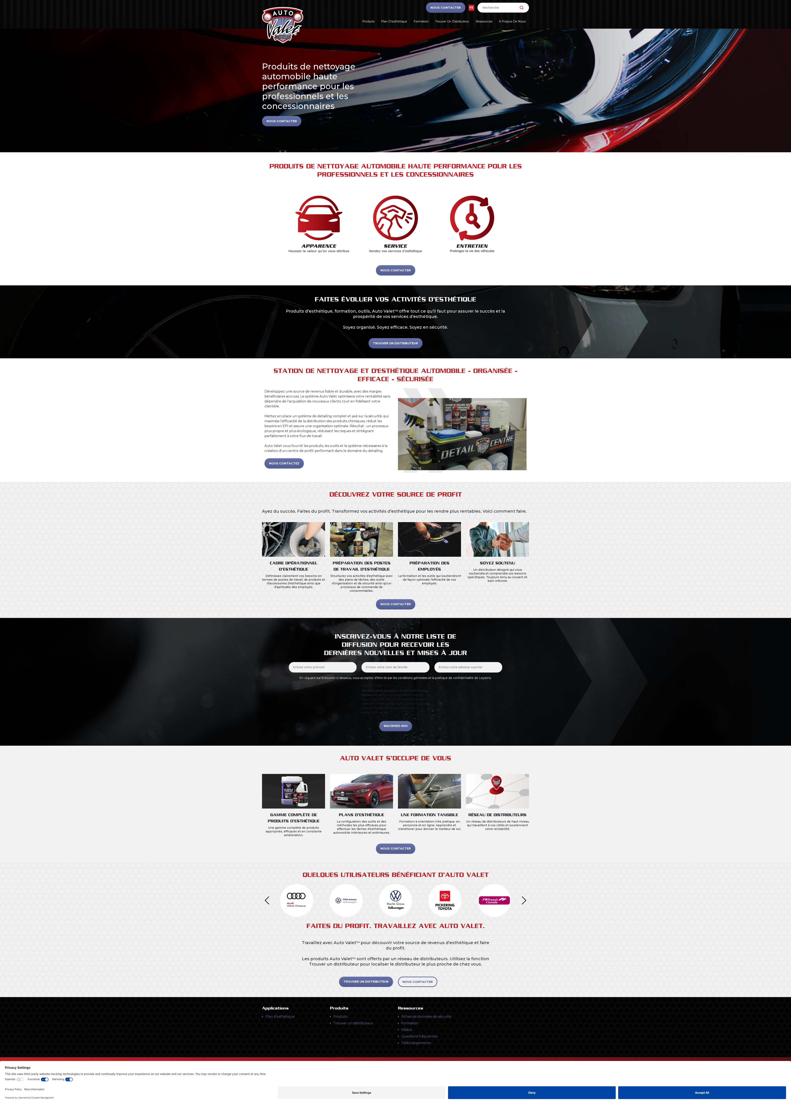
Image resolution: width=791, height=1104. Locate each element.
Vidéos (406, 1030)
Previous (267, 900)
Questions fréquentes (419, 1036)
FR (471, 7)
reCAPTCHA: (372, 686)
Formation (421, 21)
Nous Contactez (284, 463)
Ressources (484, 21)
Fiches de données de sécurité (426, 1016)
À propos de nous (512, 21)
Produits (368, 21)
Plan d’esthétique (394, 21)
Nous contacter (446, 7)
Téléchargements (416, 1043)
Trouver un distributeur (452, 21)
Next (524, 900)
